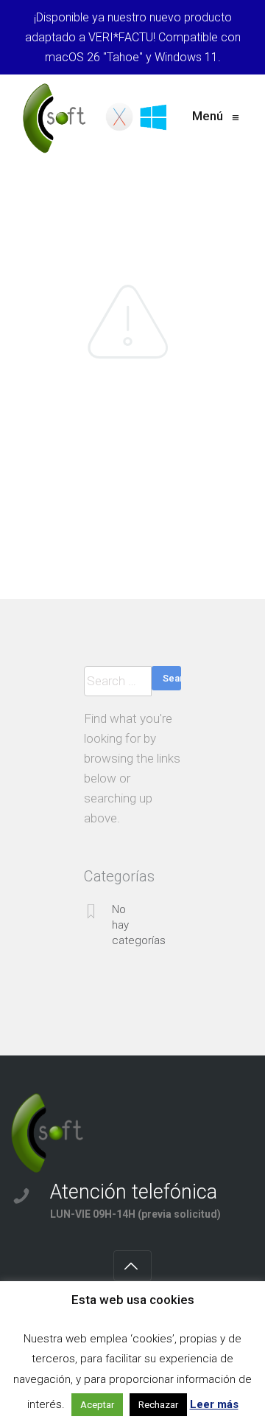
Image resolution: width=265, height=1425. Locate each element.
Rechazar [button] (158, 1404)
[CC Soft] (97, 118)
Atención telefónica (133, 1192)
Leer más (214, 1404)
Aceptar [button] (97, 1404)
